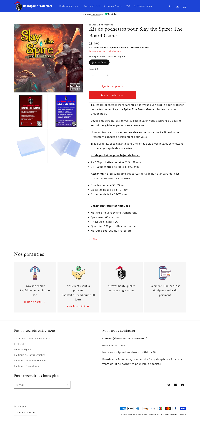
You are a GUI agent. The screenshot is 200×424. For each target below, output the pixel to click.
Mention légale (22, 349)
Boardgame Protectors (137, 414)
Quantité (93, 69)
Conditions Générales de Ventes (32, 338)
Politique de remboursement (30, 360)
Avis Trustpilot (76, 306)
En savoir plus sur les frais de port (105, 51)
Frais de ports (33, 302)
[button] (170, 6)
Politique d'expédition (26, 365)
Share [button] (96, 239)
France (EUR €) (24, 412)
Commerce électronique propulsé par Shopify (167, 414)
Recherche (20, 343)
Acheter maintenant (113, 95)
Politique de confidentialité (29, 354)
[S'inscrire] (66, 384)
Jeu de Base (99, 62)
